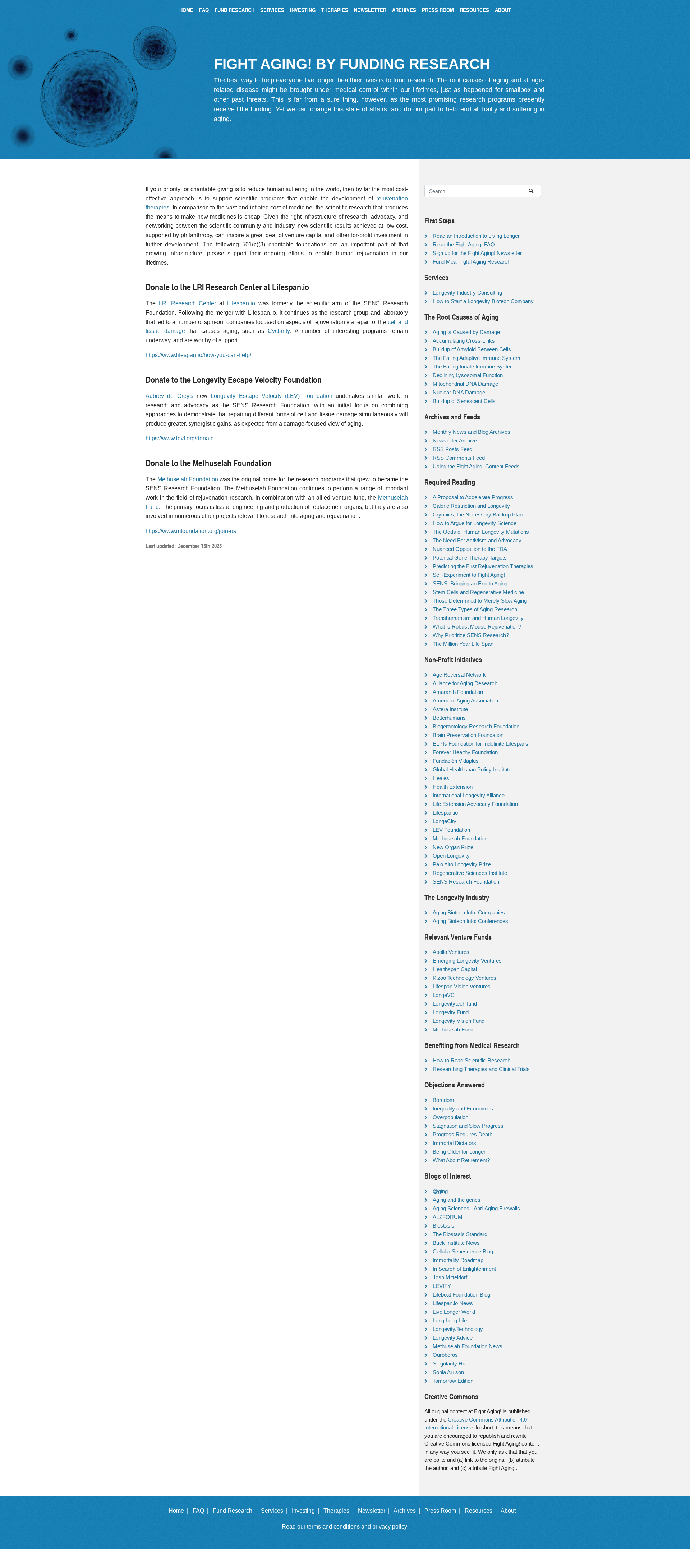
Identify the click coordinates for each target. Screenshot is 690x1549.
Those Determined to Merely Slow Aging (480, 601)
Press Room (438, 10)
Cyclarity (279, 331)
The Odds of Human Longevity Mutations (481, 532)
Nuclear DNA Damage (459, 392)
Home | (180, 1511)
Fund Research (234, 10)
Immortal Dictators (454, 1143)
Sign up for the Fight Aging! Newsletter (477, 253)
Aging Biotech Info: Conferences (470, 921)
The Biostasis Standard (460, 1234)
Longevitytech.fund (455, 1004)
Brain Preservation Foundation (468, 735)
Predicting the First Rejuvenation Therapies (483, 566)
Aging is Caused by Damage (466, 332)
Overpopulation (450, 1117)
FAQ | (202, 1511)
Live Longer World (454, 1312)
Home (186, 10)
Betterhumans (449, 718)
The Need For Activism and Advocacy (477, 540)
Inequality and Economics (463, 1108)
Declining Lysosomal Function (468, 375)
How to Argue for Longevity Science (474, 523)
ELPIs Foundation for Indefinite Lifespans (480, 744)
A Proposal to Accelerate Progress (473, 497)
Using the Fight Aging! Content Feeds (476, 466)
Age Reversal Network (459, 675)
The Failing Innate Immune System (474, 366)
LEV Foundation (451, 830)
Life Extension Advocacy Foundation (475, 804)
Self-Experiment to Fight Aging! (469, 575)
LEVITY (442, 1286)
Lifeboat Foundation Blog (461, 1294)
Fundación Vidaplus (456, 761)
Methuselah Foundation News (467, 1346)
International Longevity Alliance (469, 795)
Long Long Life (450, 1320)
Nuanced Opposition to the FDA (470, 549)
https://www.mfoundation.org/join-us (191, 531)
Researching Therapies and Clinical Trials (481, 1069)
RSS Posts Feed (452, 449)
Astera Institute (450, 709)
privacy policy (389, 1527)
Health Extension (453, 787)
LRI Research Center (187, 303)
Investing (303, 10)
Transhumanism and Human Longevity (478, 618)
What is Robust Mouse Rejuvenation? (477, 626)
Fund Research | (236, 1511)
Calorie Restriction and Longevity (471, 506)
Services (272, 10)
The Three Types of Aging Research (475, 609)
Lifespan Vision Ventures (462, 986)
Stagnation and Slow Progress (468, 1126)
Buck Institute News (456, 1243)
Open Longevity (451, 856)
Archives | (408, 1511)
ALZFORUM (448, 1217)
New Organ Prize (453, 847)
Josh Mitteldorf (450, 1277)
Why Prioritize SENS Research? (471, 635)
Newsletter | (375, 1511)
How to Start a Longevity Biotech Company (483, 301)
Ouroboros (445, 1355)
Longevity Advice (453, 1338)
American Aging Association (465, 700)
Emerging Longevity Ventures (467, 960)
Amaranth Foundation (458, 692)
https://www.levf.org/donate (180, 438)
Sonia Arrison (448, 1372)
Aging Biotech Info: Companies (469, 912)
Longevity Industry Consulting (467, 292)
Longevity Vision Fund (458, 1021)
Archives (404, 10)
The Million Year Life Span (463, 644)
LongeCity (444, 821)
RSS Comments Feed (459, 458)
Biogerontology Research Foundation (476, 726)
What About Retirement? (461, 1160)
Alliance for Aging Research (465, 683)
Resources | (482, 1511)
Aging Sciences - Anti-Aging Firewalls (476, 1208)
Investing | (307, 1511)
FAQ (204, 10)
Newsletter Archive (455, 440)
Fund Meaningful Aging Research (471, 262)
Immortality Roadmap (458, 1260)
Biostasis (443, 1226)
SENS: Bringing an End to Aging (470, 583)
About (503, 10)
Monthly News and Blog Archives (471, 432)
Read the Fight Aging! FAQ (464, 244)
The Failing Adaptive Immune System (476, 358)
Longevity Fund (451, 1012)
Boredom (443, 1100)
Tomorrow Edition (453, 1381)
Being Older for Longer (459, 1152)
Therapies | (339, 1511)
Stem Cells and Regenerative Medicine (478, 592)
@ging (440, 1191)
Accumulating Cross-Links (464, 341)
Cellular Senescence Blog (463, 1251)
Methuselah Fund (453, 1029)
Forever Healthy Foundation (465, 752)
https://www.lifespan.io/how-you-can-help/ (198, 355)
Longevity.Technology (458, 1329)
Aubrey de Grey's (169, 396)
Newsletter (370, 10)
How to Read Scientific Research (471, 1060)
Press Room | (443, 1511)
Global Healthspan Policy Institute (472, 769)
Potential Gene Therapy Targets (470, 558)
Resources (474, 10)
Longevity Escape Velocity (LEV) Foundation (271, 396)
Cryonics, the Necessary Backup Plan (478, 514)
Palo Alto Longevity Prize (462, 864)
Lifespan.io (241, 303)
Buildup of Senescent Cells (464, 401)
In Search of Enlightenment (464, 1269)
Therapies (334, 10)
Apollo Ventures (451, 952)
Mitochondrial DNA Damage (465, 384)
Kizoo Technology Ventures (464, 978)
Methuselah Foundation (187, 479)
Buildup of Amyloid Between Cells (472, 349)
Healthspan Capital (455, 969)
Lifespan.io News (453, 1303)
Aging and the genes (456, 1200)
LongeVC (444, 995)
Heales (441, 778)
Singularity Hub (450, 1363)
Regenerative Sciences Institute (470, 873)
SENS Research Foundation (466, 881)
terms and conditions (333, 1527)
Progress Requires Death (462, 1134)
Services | (275, 1511)
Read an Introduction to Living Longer (476, 236)
